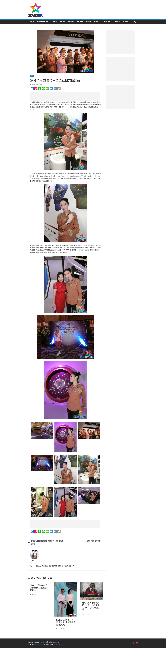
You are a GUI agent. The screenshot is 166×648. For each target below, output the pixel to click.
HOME (32, 22)
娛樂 (32, 76)
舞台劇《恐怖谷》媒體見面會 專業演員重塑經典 (39, 588)
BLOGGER (126, 22)
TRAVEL (96, 22)
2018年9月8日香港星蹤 (93, 541)
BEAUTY (62, 22)
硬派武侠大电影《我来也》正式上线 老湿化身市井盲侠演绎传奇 (91, 606)
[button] (49, 22)
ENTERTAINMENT (42, 22)
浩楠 (41, 84)
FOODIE (88, 22)
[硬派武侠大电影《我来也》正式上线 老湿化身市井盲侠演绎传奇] (91, 584)
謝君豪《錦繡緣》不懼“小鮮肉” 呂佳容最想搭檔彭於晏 (65, 622)
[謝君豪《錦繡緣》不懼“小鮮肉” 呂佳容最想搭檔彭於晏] (65, 584)
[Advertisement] (65, 96)
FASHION (71, 22)
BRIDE (55, 22)
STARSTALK (116, 22)
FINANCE (107, 22)
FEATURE (80, 22)
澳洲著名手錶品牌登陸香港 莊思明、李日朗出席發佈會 (47, 542)
